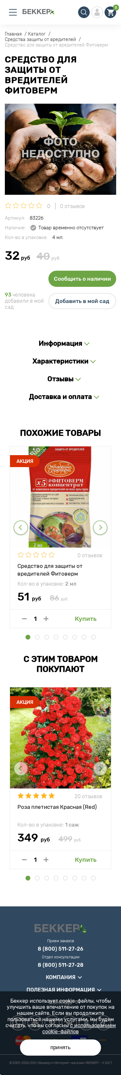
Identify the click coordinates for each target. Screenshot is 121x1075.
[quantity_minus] (24, 618)
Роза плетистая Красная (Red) (57, 807)
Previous (21, 527)
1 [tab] (27, 637)
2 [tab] (37, 637)
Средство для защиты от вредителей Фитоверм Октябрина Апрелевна (50, 569)
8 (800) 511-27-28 (61, 965)
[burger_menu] (13, 12)
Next (100, 527)
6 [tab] (74, 637)
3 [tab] (46, 637)
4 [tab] (56, 637)
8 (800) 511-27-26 (60, 949)
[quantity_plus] (46, 618)
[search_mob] (84, 12)
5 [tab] (65, 637)
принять (60, 1047)
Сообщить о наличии (82, 279)
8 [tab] (93, 637)
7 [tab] (84, 637)
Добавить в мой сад (82, 301)
